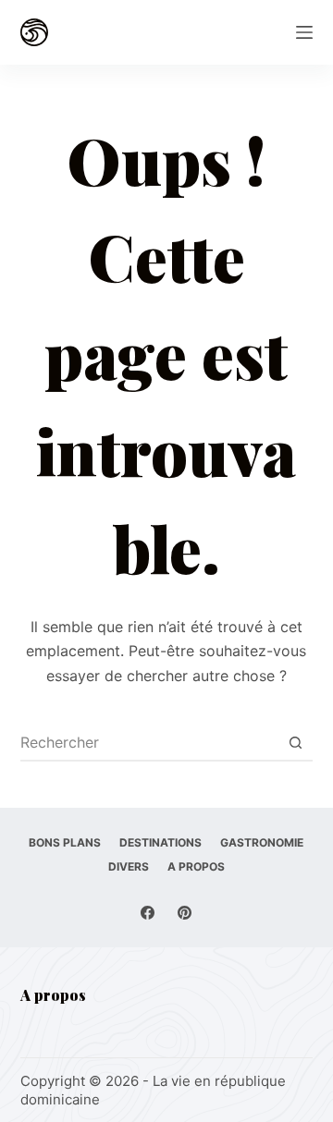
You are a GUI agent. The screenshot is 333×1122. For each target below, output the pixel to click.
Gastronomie (261, 842)
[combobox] (149, 742)
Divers (128, 866)
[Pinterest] (184, 913)
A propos (196, 866)
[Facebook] (147, 913)
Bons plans (65, 842)
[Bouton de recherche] (295, 742)
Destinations (160, 842)
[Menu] (304, 32)
